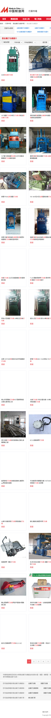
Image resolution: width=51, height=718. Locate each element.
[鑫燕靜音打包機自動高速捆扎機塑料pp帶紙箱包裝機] (13, 465)
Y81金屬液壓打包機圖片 (24, 32)
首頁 (4, 19)
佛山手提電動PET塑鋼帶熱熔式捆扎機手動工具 (12, 401)
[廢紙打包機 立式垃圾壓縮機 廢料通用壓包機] (13, 262)
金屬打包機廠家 (33, 693)
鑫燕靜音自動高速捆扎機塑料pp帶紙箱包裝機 (12, 482)
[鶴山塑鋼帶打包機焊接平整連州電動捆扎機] (13, 586)
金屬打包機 (31, 683)
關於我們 (45, 712)
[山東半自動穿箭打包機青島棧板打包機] (13, 505)
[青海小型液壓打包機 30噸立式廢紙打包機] (13, 302)
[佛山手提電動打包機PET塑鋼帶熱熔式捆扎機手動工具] (13, 384)
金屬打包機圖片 (40, 28)
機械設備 (14, 19)
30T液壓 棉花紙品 (12, 116)
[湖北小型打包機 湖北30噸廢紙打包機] (42, 302)
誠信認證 (6, 42)
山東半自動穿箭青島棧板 (12, 522)
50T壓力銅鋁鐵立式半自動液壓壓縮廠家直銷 (12, 157)
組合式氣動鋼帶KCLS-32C (11, 643)
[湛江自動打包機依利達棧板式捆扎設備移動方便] (13, 424)
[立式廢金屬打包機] (13, 59)
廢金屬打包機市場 (18, 24)
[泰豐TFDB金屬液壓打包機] (13, 181)
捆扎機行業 (31, 698)
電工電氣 (38, 19)
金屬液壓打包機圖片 (23, 28)
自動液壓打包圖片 (43, 32)
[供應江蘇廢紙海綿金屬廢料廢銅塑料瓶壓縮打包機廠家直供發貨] (13, 221)
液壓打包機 (44, 683)
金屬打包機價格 (33, 688)
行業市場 (33, 11)
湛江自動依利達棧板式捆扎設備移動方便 (12, 441)
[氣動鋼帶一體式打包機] (13, 546)
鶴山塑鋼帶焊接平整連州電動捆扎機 (12, 604)
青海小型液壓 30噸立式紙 (13, 319)
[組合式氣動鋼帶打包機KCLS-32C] (13, 627)
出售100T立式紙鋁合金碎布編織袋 (13, 360)
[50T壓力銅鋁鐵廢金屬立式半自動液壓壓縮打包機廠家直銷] (13, 140)
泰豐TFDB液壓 (9, 197)
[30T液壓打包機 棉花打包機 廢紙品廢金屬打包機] (13, 99)
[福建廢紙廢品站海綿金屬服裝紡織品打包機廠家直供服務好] (42, 221)
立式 (7, 75)
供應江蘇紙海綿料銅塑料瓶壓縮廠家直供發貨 (12, 238)
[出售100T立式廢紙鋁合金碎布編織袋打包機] (13, 343)
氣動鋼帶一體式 (8, 562)
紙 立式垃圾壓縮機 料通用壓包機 (13, 279)
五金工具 (26, 19)
